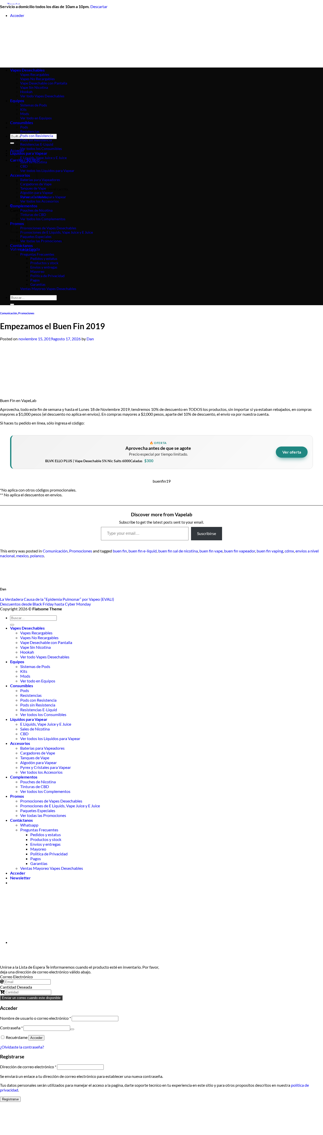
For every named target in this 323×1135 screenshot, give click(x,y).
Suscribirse (206, 533)
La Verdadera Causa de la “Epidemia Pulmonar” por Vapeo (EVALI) (57, 599)
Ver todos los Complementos (42, 219)
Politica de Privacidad (47, 276)
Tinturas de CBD (33, 214)
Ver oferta (291, 452)
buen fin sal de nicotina (178, 550)
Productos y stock (44, 263)
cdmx (289, 550)
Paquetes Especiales (35, 236)
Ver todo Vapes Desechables (44, 656)
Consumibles (21, 122)
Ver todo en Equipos (37, 680)
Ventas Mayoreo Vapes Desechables (48, 288)
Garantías (37, 284)
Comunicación (8, 313)
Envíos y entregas (43, 267)
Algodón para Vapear (36, 192)
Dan (90, 338)
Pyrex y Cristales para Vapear (43, 197)
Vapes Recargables (36, 632)
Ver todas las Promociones (41, 241)
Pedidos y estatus (43, 258)
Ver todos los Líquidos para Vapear (47, 170)
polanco (37, 555)
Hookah (27, 652)
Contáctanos (21, 245)
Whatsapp (28, 250)
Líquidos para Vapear (28, 153)
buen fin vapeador (239, 550)
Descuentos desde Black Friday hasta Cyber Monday (45, 604)
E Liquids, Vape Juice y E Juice (43, 157)
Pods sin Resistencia (36, 140)
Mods (25, 676)
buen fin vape (211, 550)
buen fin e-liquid (142, 550)
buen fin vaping (270, 550)
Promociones (26, 313)
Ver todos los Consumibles (41, 148)
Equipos (17, 661)
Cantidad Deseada (16, 987)
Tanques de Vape (33, 188)
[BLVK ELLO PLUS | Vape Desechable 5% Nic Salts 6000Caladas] (28, 452)
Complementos (23, 205)
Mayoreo (37, 271)
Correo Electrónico (16, 976)
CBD (24, 733)
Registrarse (10, 1099)
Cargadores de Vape (35, 184)
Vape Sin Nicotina (35, 647)
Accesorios (20, 743)
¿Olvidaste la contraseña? (22, 1046)
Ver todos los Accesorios (39, 201)
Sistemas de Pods (35, 666)
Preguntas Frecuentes (37, 254)
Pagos (35, 280)
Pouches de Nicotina (36, 210)
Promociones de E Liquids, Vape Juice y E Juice (56, 232)
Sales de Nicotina (33, 162)
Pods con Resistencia (36, 135)
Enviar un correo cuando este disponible (31, 998)
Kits (23, 671)
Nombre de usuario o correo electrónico (35, 1018)
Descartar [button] (98, 6)
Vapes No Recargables (39, 637)
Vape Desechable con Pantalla (46, 642)
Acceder (36, 1038)
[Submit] (12, 143)
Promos (17, 796)
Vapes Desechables (27, 628)
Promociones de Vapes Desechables (48, 228)
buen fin (120, 550)
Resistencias (29, 131)
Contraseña (11, 1027)
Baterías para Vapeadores (40, 179)
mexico (22, 555)
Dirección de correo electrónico (28, 1066)
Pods (24, 127)
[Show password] (72, 1029)
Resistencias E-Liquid (36, 144)
